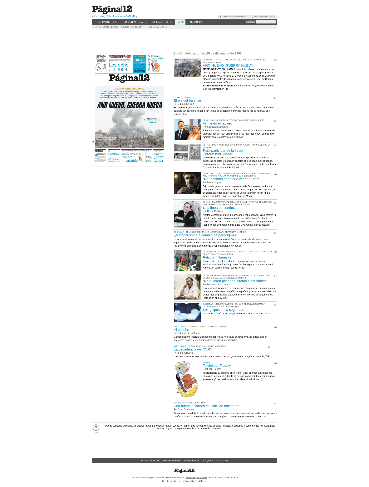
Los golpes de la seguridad (223, 310)
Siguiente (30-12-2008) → (133, 27)
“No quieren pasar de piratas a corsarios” (234, 281)
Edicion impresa (171, 460)
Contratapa (180, 403)
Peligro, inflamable (217, 257)
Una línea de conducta (220, 208)
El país (177, 97)
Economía (179, 232)
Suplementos (191, 460)
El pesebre (182, 330)
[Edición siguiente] (96, 16)
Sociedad (208, 304)
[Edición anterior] (92, 16)
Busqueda (208, 460)
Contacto (222, 460)
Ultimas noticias (150, 460)
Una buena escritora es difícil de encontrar (206, 406)
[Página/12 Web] (112, 13)
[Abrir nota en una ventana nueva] (275, 60)
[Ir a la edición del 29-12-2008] (130, 165)
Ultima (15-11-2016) (158, 27)
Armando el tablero (217, 123)
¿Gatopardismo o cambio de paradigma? (205, 235)
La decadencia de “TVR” (192, 349)
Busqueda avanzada (264, 17)
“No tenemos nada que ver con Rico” (231, 179)
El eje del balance (187, 100)
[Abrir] (146, 22)
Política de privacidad (196, 477)
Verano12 (208, 362)
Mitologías (180, 327)
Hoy (135, 16)
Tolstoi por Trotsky (217, 365)
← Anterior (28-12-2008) (105, 27)
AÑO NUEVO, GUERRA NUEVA (228, 65)
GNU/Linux (201, 481)
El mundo (208, 60)
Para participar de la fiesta (223, 150)
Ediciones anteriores (234, 17)
